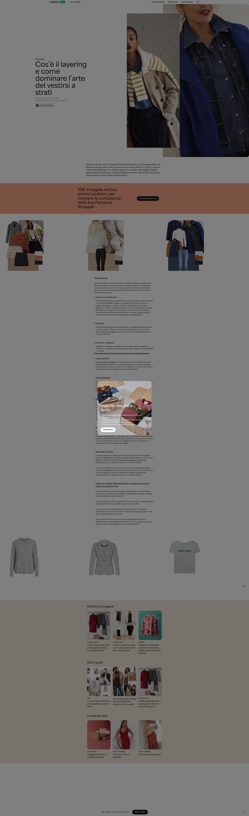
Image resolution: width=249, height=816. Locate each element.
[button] (146, 385)
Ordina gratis (108, 429)
